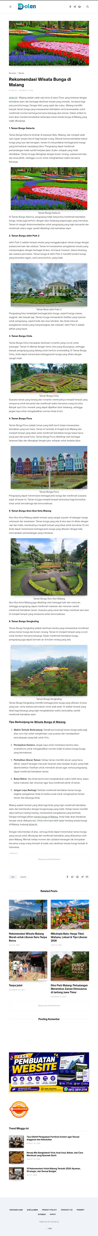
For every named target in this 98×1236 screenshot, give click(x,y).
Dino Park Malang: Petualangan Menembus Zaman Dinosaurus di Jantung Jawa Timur (69, 989)
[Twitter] (72, 877)
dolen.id (13, 97)
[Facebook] (70, 6)
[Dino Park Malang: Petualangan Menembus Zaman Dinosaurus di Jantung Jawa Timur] (70, 966)
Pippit (53, 1214)
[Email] (87, 877)
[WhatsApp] (77, 877)
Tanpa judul (15, 985)
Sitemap (42, 1214)
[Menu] (10, 6)
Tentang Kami (16, 1210)
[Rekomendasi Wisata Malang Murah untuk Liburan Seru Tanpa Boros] (28, 914)
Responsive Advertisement (49, 859)
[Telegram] (74, 6)
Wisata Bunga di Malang (49, 722)
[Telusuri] (87, 6)
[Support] (79, 6)
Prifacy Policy (49, 1210)
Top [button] (50, 1229)
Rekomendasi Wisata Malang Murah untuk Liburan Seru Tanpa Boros (28, 937)
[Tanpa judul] (28, 966)
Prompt (80, 1210)
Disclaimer (32, 1210)
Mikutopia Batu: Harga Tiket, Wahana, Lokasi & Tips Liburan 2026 (69, 937)
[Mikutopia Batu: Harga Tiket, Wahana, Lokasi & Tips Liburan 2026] (70, 914)
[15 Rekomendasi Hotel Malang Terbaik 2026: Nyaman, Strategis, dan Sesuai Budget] (16, 1173)
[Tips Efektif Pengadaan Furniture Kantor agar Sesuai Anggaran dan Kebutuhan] (16, 1141)
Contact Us (67, 1210)
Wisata (21, 73)
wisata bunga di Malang (46, 816)
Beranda (12, 73)
